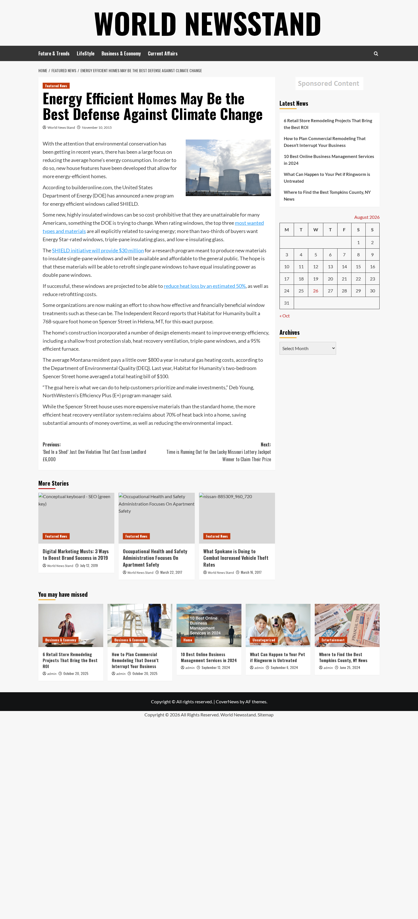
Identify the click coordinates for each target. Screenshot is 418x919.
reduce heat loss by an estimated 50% (205, 286)
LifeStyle (85, 53)
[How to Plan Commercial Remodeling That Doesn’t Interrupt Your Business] (139, 625)
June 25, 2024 (350, 667)
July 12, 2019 (89, 565)
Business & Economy (121, 53)
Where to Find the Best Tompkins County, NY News (327, 195)
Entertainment (333, 639)
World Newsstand (208, 23)
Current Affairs (163, 53)
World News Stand (61, 127)
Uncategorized (264, 639)
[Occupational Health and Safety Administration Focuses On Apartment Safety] (156, 518)
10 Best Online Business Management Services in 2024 (329, 160)
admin (52, 673)
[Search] (376, 54)
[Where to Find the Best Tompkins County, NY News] (347, 625)
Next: (218, 451)
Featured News (56, 85)
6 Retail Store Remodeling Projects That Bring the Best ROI (328, 124)
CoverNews (227, 701)
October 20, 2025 (75, 673)
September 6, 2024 (284, 667)
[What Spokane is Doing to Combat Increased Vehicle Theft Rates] (237, 518)
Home (187, 639)
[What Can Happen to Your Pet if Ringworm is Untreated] (278, 625)
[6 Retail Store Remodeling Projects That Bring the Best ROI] (70, 625)
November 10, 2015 (97, 127)
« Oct (285, 315)
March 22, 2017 (171, 572)
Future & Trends (54, 53)
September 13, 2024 (216, 667)
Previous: (94, 451)
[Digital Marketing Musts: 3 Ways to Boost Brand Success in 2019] (76, 518)
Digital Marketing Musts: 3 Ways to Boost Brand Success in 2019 (76, 555)
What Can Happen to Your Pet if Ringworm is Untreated (327, 178)
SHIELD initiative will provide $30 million (98, 250)
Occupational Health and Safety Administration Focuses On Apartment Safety (155, 558)
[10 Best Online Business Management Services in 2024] (209, 625)
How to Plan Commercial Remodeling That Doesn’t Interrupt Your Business (325, 142)
